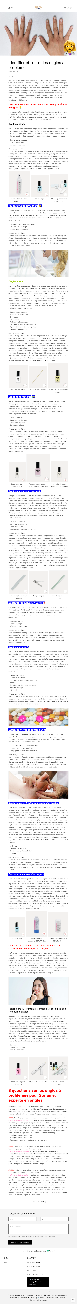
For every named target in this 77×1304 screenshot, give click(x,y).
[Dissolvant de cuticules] (18, 387)
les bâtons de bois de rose (36, 360)
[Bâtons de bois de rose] (38, 387)
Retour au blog (39, 1202)
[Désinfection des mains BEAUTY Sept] (19, 196)
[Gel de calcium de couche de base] (58, 387)
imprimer (39, 1295)
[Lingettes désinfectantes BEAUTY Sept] (58, 936)
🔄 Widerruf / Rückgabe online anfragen (36, 1281)
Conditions (30, 1295)
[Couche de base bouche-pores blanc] (17, 482)
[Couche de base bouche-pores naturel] (59, 482)
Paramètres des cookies (38, 1300)
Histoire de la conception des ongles (22, 1297)
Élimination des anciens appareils (55, 1295)
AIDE (5, 1262)
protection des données (16, 1295)
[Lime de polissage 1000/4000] (58, 593)
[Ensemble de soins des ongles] (58, 1079)
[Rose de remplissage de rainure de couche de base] (38, 482)
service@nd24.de (33, 1262)
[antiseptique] (40, 196)
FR (12, 8)
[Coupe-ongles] (38, 593)
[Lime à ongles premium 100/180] (18, 593)
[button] (6, 8)
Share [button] (12, 76)
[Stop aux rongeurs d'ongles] (18, 1079)
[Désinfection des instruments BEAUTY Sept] (36, 936)
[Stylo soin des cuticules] (38, 1079)
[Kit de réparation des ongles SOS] (59, 196)
